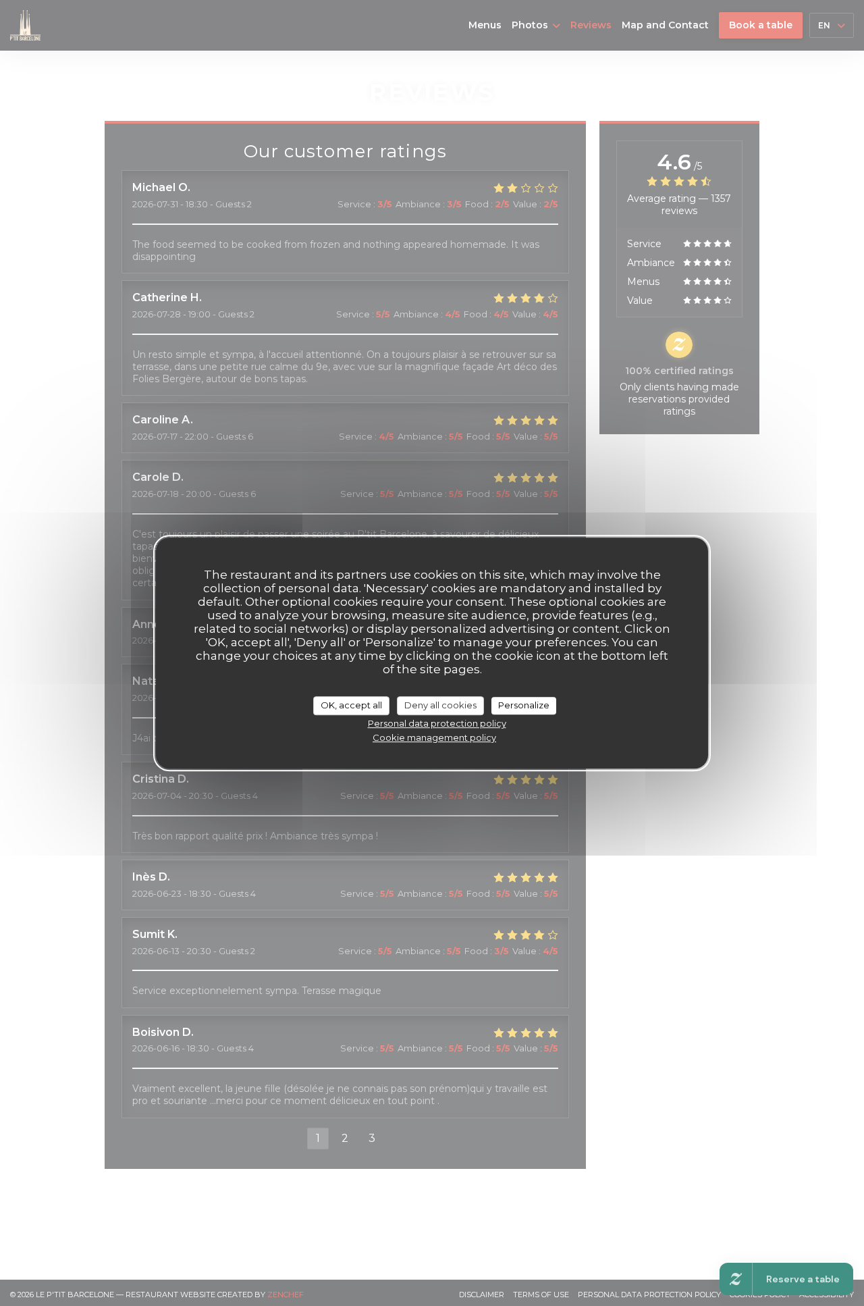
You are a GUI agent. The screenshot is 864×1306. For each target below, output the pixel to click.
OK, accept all (351, 705)
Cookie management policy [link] (434, 737)
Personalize (523, 705)
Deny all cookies (440, 705)
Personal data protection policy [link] (437, 723)
